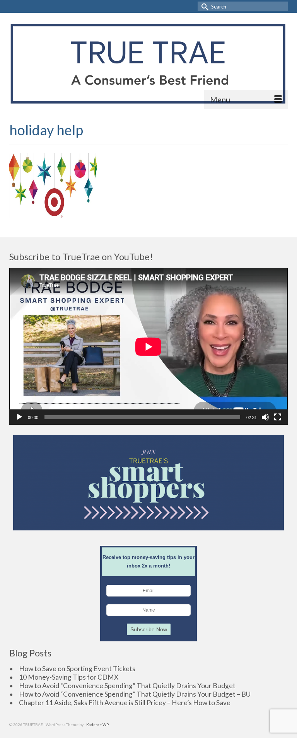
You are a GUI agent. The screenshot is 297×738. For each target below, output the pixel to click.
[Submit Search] (203, 6)
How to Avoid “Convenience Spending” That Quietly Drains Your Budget (127, 686)
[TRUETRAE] (148, 63)
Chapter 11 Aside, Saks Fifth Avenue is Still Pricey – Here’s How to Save (124, 703)
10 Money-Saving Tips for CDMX (68, 677)
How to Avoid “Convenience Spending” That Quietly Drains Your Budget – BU (135, 694)
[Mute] (265, 417)
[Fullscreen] (278, 417)
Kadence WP (97, 724)
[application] (148, 346)
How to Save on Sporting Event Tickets (77, 669)
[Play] (19, 417)
